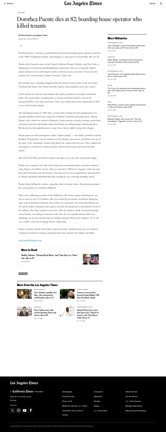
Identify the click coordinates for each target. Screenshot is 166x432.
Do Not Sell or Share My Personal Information (80, 426)
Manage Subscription (134, 406)
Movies (110, 85)
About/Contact (131, 392)
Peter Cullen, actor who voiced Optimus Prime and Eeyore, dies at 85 (45, 313)
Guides (96, 406)
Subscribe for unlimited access (20, 397)
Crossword (98, 392)
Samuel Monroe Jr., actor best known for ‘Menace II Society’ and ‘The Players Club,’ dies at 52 (88, 314)
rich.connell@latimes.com (30, 240)
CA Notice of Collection (59, 426)
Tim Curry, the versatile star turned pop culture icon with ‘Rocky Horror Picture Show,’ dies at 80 (126, 91)
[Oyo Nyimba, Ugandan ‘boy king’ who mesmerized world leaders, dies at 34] (24, 294)
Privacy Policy (47, 426)
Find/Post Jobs (68, 396)
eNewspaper (67, 392)
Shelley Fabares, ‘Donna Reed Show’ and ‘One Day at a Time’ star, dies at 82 (49, 257)
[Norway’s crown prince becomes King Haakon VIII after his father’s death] (67, 294)
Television (37, 307)
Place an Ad (67, 401)
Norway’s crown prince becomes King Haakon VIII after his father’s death (88, 295)
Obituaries (21, 12)
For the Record (131, 396)
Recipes (97, 401)
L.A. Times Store (100, 411)
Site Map (13, 400)
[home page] (83, 3)
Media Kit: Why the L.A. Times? (74, 406)
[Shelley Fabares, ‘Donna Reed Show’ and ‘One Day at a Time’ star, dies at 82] (91, 259)
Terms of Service (37, 426)
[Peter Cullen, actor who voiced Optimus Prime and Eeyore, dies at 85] (24, 311)
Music (110, 102)
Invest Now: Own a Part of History (72, 413)
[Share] (21, 45)
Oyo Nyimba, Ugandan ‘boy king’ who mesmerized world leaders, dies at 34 (45, 295)
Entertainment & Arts (84, 307)
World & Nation (39, 289)
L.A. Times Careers (133, 401)
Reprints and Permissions (136, 411)
